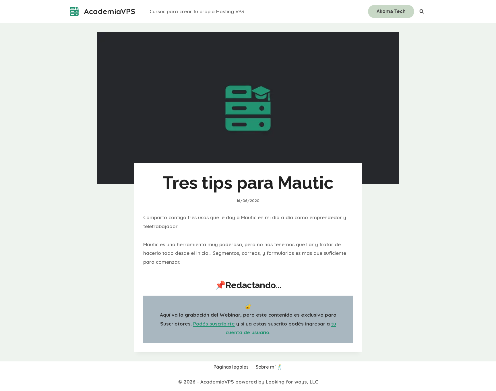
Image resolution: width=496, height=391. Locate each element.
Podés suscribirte (214, 324)
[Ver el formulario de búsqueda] (421, 11)
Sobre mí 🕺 (269, 367)
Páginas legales (231, 367)
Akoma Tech (391, 11)
